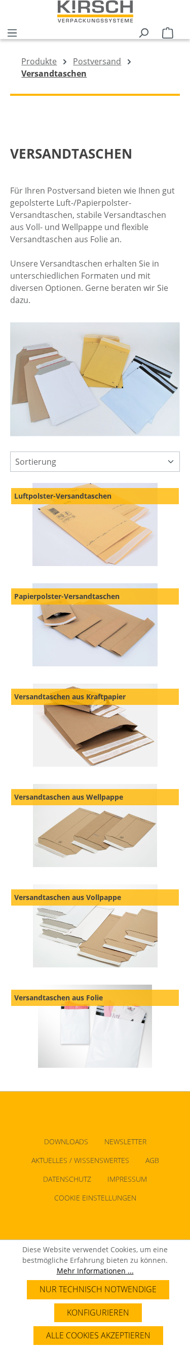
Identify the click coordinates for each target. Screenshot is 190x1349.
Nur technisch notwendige (98, 1289)
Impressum (127, 1179)
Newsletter (125, 1141)
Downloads (66, 1141)
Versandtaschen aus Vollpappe (67, 897)
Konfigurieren (98, 1312)
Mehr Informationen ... (95, 1271)
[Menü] (12, 31)
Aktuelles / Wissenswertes (80, 1160)
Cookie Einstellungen (95, 1198)
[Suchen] (143, 31)
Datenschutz (67, 1179)
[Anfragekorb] (168, 31)
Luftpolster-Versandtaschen (62, 496)
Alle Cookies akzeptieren (98, 1335)
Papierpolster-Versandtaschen (67, 596)
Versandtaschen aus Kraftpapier (70, 696)
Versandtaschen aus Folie (58, 997)
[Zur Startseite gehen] (95, 11)
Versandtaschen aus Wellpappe (68, 797)
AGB (152, 1160)
